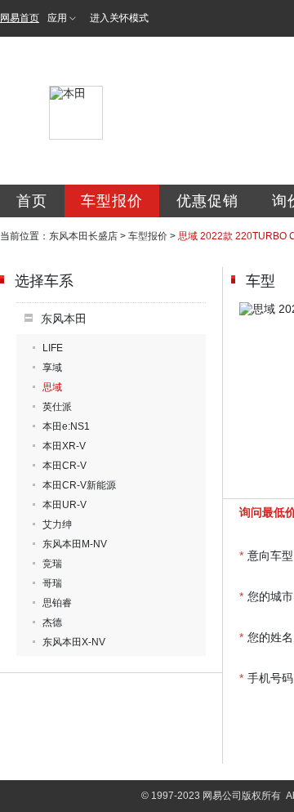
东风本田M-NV (74, 544)
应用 (57, 18)
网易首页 (19, 18)
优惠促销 (207, 201)
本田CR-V (64, 465)
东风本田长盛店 (83, 236)
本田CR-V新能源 (79, 485)
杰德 (52, 622)
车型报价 (112, 201)
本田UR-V (64, 505)
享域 (52, 367)
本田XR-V (64, 446)
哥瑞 (52, 583)
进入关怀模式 (119, 18)
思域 (52, 387)
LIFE (52, 348)
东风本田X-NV (73, 642)
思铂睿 (57, 603)
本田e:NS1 (66, 426)
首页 (31, 201)
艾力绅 (57, 524)
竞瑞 (52, 563)
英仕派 (57, 407)
